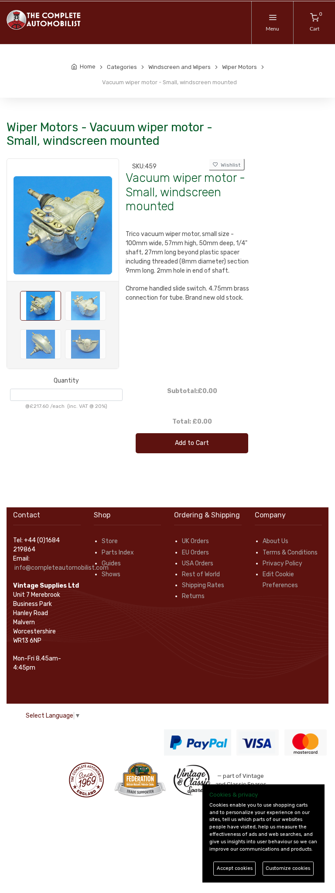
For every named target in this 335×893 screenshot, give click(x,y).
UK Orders (195, 541)
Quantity (66, 380)
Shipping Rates (203, 585)
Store (110, 541)
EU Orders (195, 552)
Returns (193, 596)
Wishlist (229, 165)
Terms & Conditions (290, 552)
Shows (111, 574)
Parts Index (118, 552)
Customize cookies (288, 868)
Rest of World (201, 574)
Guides (111, 563)
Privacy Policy (282, 563)
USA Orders (197, 563)
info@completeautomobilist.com (61, 567)
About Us (275, 541)
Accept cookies (235, 868)
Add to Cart (192, 443)
